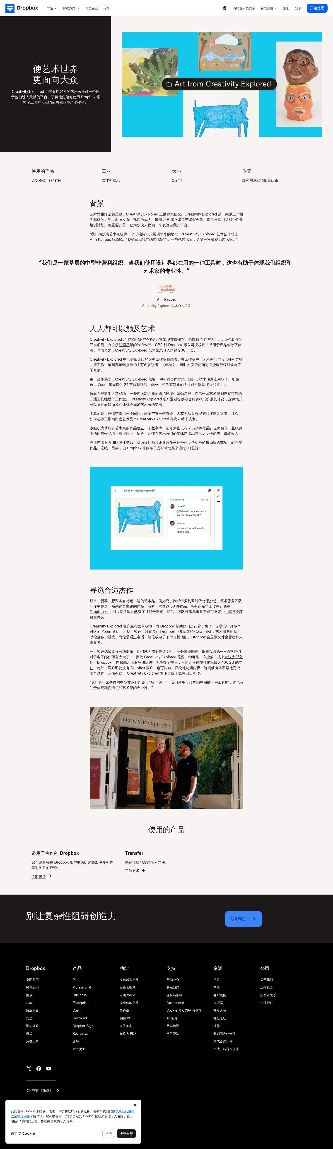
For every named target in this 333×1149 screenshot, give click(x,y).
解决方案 (32, 1010)
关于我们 (266, 979)
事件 (216, 987)
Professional (82, 987)
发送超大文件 (129, 979)
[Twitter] (28, 1068)
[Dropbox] (24, 8)
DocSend (80, 1018)
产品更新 (79, 1049)
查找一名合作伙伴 (226, 1049)
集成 (29, 995)
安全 (29, 1018)
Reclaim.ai (81, 1033)
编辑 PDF (126, 1018)
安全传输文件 (129, 1003)
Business (80, 995)
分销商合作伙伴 (224, 1033)
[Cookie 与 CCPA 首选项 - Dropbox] (73, 1122)
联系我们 (172, 987)
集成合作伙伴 (222, 1041)
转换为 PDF (128, 1033)
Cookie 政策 (175, 1003)
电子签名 (126, 1026)
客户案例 (219, 995)
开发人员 (219, 1010)
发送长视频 (127, 987)
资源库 (218, 1003)
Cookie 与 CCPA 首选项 (184, 1010)
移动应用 (32, 987)
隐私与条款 (174, 995)
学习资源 (172, 1033)
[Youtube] (48, 1068)
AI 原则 (171, 1018)
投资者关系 (268, 995)
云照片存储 (127, 995)
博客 (216, 979)
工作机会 (266, 987)
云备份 (124, 1010)
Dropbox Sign (83, 1026)
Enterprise (80, 1003)
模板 (29, 1033)
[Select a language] (224, 8)
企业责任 (266, 1003)
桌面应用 (32, 979)
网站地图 (172, 1026)
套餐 (76, 1041)
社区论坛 (219, 1018)
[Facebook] (38, 1068)
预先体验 (32, 1026)
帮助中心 (172, 979)
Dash (77, 1010)
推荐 (216, 1026)
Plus (76, 979)
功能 (29, 1003)
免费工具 (32, 1041)
